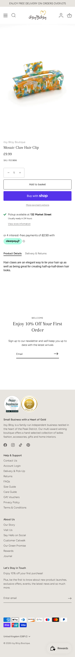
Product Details (12, 253)
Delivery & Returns (36, 253)
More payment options (37, 205)
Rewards (8, 550)
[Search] (13, 16)
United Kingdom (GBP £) (15, 636)
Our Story (9, 524)
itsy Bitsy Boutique (14, 142)
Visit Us (7, 530)
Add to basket (37, 184)
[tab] (14, 254)
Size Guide (9, 486)
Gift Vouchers (11, 497)
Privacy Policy (11, 502)
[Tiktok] (20, 444)
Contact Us (10, 460)
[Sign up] (70, 598)
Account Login (12, 465)
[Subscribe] (56, 353)
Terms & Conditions (14, 507)
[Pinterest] (28, 444)
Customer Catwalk (14, 540)
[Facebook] (5, 444)
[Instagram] (13, 444)
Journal (7, 556)
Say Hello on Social (14, 535)
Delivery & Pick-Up (14, 471)
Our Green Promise (14, 545)
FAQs (6, 481)
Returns (7, 476)
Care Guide (10, 491)
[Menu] (5, 15)
